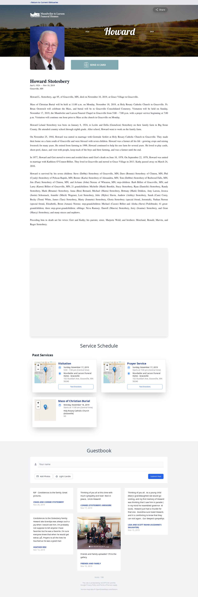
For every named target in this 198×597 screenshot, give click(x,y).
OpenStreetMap (102, 589)
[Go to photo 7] (99, 546)
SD (65, 416)
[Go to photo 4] (94, 546)
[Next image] (118, 532)
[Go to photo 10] (104, 546)
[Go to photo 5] (96, 546)
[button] (45, 369)
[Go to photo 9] (102, 546)
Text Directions (75, 387)
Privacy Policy (91, 585)
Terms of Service (106, 585)
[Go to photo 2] (91, 546)
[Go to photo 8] (100, 546)
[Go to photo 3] (92, 546)
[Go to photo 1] (89, 546)
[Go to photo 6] (97, 546)
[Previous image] (80, 532)
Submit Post (155, 476)
